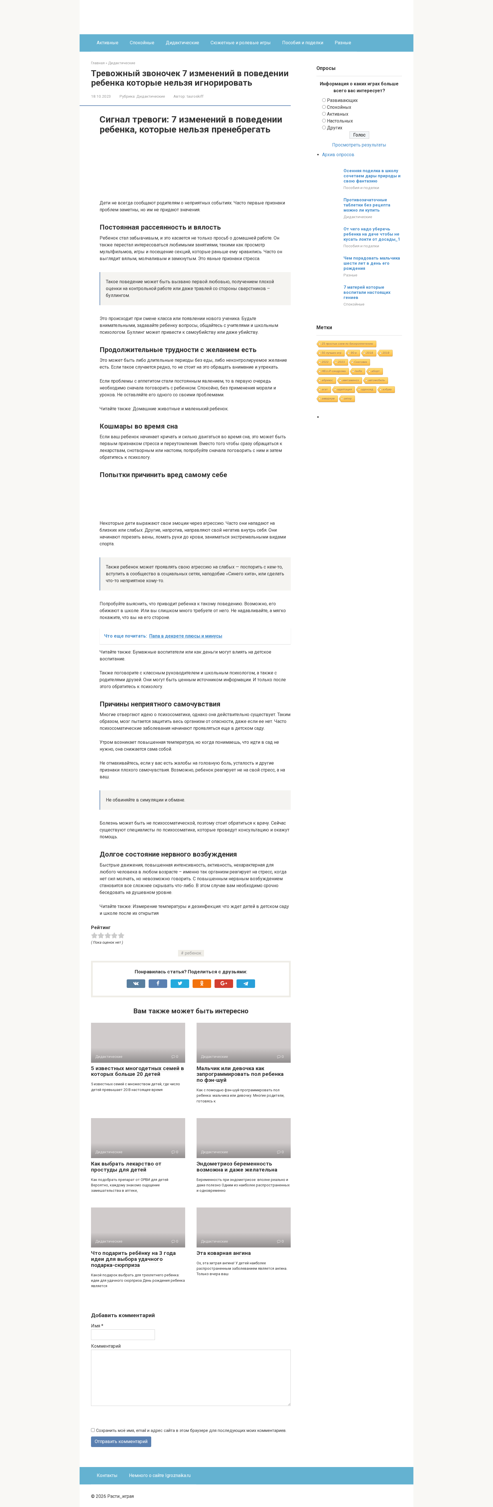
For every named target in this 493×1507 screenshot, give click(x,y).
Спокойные (142, 42)
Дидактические (182, 42)
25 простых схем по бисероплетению (347, 343)
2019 (386, 352)
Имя (97, 1326)
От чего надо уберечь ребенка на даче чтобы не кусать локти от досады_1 (372, 234)
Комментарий (106, 1346)
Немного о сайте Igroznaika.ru (160, 1475)
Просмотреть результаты (359, 145)
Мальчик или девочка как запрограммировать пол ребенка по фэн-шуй (240, 1074)
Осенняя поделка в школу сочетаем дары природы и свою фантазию (372, 176)
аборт (375, 371)
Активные (107, 42)
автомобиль (376, 380)
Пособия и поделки (302, 42)
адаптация (344, 389)
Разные (343, 42)
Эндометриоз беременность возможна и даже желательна (237, 1166)
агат (325, 389)
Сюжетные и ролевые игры (241, 42)
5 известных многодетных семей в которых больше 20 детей (137, 1071)
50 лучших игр (332, 352)
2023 (341, 361)
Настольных (340, 121)
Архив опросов (338, 154)
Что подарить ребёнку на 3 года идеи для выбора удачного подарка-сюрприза (133, 1259)
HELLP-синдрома (334, 371)
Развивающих (342, 100)
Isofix (358, 371)
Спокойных (339, 107)
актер (348, 398)
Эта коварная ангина (224, 1253)
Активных (337, 114)
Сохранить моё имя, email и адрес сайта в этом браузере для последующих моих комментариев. (191, 1430)
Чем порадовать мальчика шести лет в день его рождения (372, 263)
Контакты (107, 1475)
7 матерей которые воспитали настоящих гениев (367, 292)
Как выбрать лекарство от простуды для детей (126, 1166)
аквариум (328, 398)
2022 (325, 361)
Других (334, 127)
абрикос (327, 380)
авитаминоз (350, 380)
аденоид (367, 389)
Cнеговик (360, 361)
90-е (354, 352)
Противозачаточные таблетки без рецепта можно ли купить (367, 205)
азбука (387, 389)
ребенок (193, 953)
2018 (369, 352)
